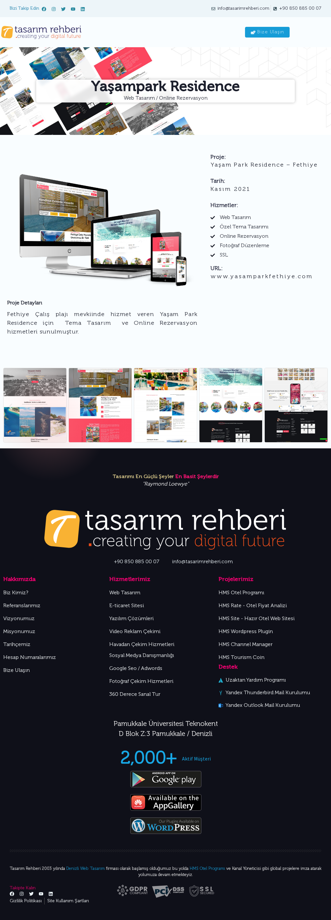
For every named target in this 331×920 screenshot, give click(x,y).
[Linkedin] (82, 9)
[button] (320, 406)
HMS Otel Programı (207, 869)
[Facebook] (44, 9)
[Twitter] (63, 9)
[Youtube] (73, 9)
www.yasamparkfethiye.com (261, 277)
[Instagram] (53, 9)
